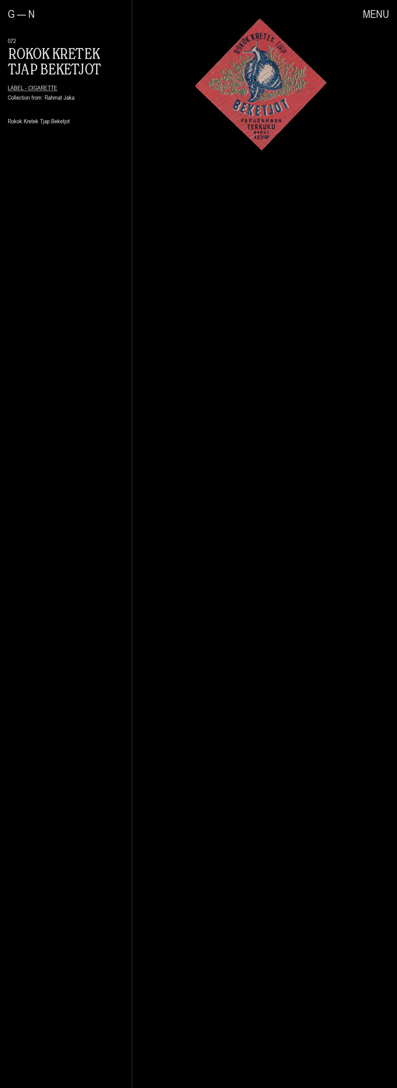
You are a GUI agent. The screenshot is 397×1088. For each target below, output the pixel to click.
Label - (18, 87)
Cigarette (42, 87)
